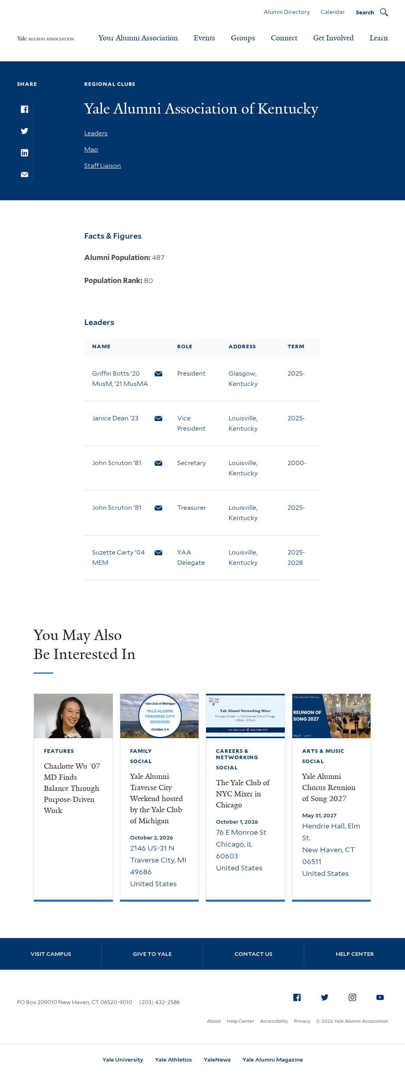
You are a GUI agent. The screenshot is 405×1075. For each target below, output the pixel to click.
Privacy (302, 1021)
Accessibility (274, 1021)
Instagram (352, 997)
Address (242, 346)
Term (296, 346)
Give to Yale (152, 954)
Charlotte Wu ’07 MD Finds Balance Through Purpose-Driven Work (72, 788)
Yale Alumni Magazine (272, 1059)
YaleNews (217, 1059)
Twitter (325, 997)
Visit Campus (50, 954)
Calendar (333, 12)
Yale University (122, 1059)
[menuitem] (297, 997)
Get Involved (333, 38)
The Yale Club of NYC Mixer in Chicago (242, 794)
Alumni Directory (287, 12)
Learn (379, 38)
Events (204, 38)
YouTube (380, 997)
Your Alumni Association (138, 38)
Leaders (96, 133)
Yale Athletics (173, 1059)
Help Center (355, 954)
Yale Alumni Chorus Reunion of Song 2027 (329, 787)
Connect (284, 38)
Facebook (297, 997)
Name (101, 346)
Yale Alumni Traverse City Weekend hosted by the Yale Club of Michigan (156, 799)
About (214, 1021)
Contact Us (254, 954)
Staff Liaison (102, 165)
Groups (243, 38)
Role (185, 346)
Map (91, 149)
